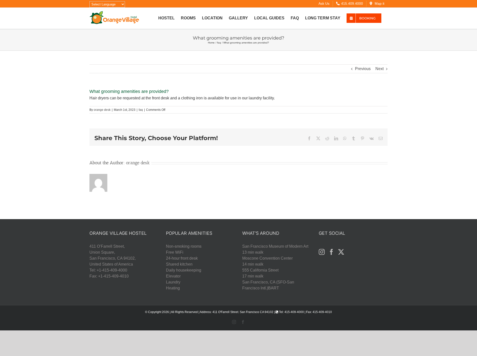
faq (141, 110)
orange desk (102, 110)
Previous (363, 69)
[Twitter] (341, 252)
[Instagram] (322, 252)
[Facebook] (331, 252)
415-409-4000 (294, 312)
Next (379, 69)
